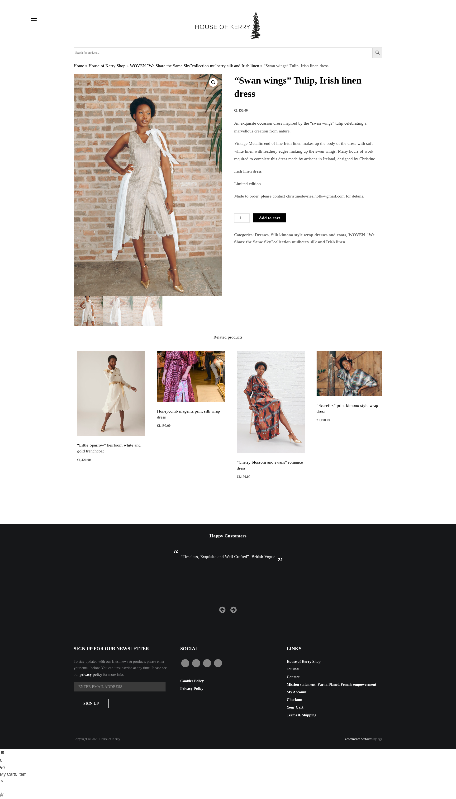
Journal (293, 669)
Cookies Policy (192, 681)
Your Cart (295, 707)
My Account (296, 692)
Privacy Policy (191, 688)
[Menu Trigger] (33, 18)
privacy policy (91, 674)
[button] (213, 82)
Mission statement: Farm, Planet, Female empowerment (331, 684)
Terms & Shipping (301, 715)
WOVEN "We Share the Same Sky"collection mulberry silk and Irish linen (194, 65)
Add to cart (269, 218)
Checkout (294, 700)
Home (79, 65)
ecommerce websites (358, 739)
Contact (293, 677)
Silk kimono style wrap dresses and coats (308, 234)
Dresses (262, 234)
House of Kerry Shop (107, 65)
